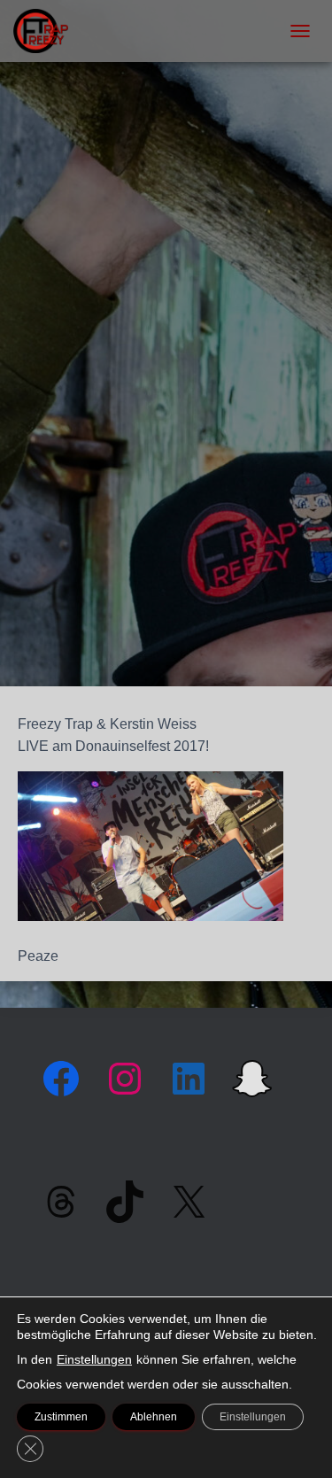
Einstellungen (94, 1359)
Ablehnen (153, 1417)
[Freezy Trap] (47, 31)
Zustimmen (61, 1417)
